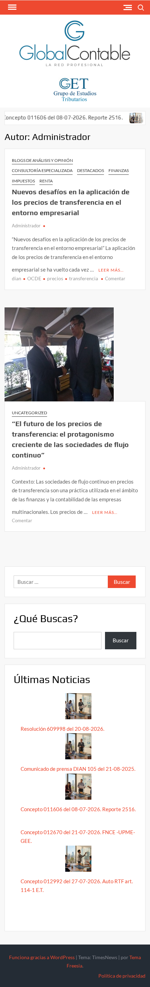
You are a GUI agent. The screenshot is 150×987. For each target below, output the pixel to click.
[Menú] (11, 7)
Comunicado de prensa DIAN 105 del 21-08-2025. (78, 769)
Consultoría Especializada (42, 170)
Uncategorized (29, 412)
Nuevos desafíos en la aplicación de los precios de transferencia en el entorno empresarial (70, 202)
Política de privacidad (121, 976)
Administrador (26, 225)
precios (55, 278)
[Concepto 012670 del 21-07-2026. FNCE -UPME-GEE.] (127, 117)
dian (16, 278)
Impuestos (23, 180)
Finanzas (118, 170)
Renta (46, 180)
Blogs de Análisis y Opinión (42, 160)
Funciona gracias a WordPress (42, 957)
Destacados (90, 170)
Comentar (115, 278)
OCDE (34, 278)
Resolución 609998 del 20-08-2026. (63, 729)
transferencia (83, 278)
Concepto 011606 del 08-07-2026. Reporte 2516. (78, 809)
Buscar (121, 640)
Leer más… (111, 270)
